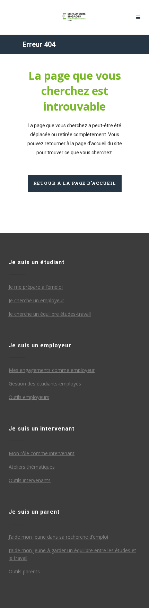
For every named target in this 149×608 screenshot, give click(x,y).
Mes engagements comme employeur (52, 370)
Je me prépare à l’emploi (36, 287)
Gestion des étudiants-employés (45, 383)
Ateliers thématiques (32, 466)
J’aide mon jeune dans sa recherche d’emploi (58, 536)
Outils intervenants (30, 480)
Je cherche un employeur (36, 300)
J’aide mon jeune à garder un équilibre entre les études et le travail (72, 554)
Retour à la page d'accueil (74, 183)
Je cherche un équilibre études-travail (50, 314)
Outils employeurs (29, 397)
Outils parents (24, 571)
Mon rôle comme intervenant (41, 453)
